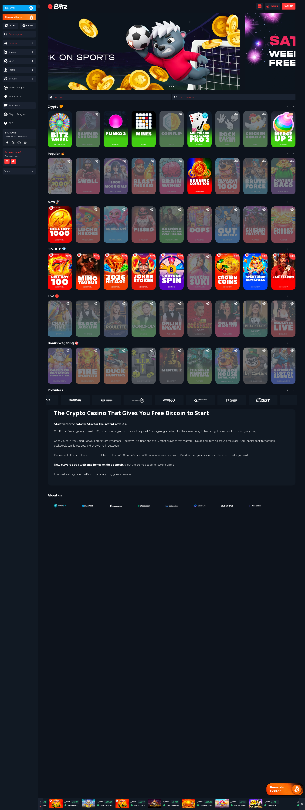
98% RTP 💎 (57, 249)
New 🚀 (54, 202)
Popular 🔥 (56, 153)
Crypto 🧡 (55, 106)
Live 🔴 (53, 296)
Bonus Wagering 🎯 (63, 343)
